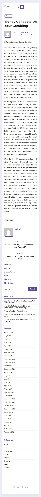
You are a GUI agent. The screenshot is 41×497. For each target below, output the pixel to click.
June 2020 (7, 419)
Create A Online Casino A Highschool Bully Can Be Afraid (19, 320)
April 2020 (7, 425)
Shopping (7, 461)
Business (7, 468)
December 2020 (9, 399)
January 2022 (8, 356)
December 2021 (9, 359)
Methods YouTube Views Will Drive (15, 311)
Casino (8, 16)
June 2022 (7, 339)
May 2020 (7, 422)
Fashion (6, 448)
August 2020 (8, 412)
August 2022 (8, 332)
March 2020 (8, 429)
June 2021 (7, 379)
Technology (8, 451)
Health (6, 464)
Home (6, 444)
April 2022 (7, 346)
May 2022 (7, 342)
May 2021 (7, 382)
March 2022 (8, 349)
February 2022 (9, 352)
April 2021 (7, 386)
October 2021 (8, 366)
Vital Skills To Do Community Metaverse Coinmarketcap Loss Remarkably (17, 307)
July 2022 (7, 336)
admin (17, 35)
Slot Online (8, 283)
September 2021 (9, 369)
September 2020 (9, 409)
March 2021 (8, 389)
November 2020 (9, 402)
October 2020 (8, 405)
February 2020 (9, 432)
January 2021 (8, 395)
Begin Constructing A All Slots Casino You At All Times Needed (20, 302)
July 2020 (7, 415)
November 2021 (9, 362)
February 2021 (9, 392)
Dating (6, 454)
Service (6, 458)
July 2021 (7, 376)
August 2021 (8, 372)
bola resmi (9, 220)
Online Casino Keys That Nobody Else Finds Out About (19, 315)
